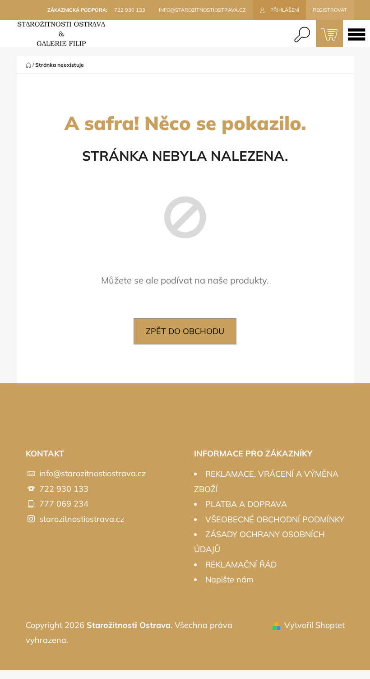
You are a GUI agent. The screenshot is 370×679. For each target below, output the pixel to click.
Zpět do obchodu (185, 331)
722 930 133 (63, 489)
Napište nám (229, 579)
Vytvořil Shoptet (314, 625)
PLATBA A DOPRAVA (246, 504)
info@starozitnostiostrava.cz (92, 473)
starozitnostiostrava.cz (81, 519)
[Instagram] (334, 416)
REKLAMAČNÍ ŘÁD (241, 564)
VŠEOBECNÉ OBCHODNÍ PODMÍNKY (274, 519)
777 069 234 (63, 503)
